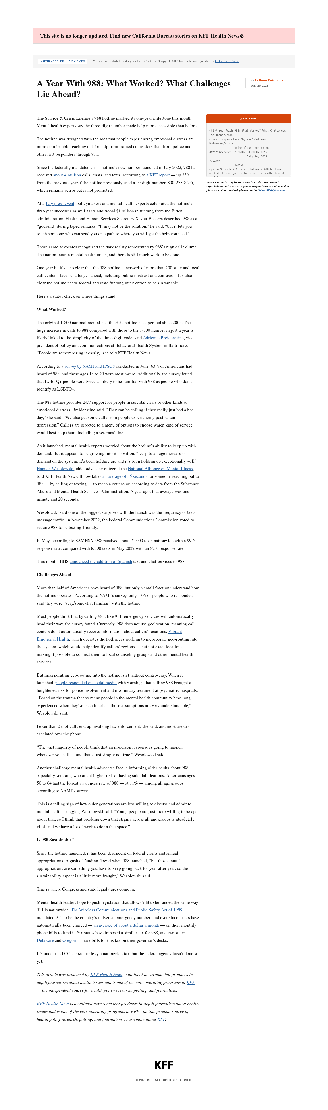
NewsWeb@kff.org (272, 190)
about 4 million (67, 175)
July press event (60, 203)
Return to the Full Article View (63, 61)
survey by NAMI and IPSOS (89, 366)
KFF (161, 1019)
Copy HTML (250, 118)
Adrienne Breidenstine (163, 338)
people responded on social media (86, 682)
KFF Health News (218, 35)
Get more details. (227, 61)
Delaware (45, 940)
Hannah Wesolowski (55, 468)
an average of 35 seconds (124, 476)
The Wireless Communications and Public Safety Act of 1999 (126, 910)
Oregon (69, 940)
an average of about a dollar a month (126, 925)
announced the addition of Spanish (101, 561)
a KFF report (158, 175)
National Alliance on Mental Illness (160, 468)
